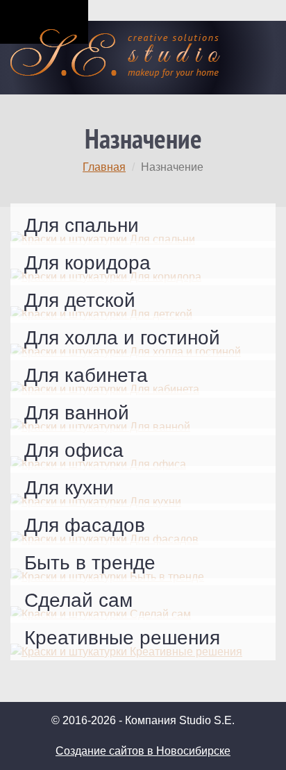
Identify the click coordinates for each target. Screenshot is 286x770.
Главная (104, 167)
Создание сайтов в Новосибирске (143, 751)
